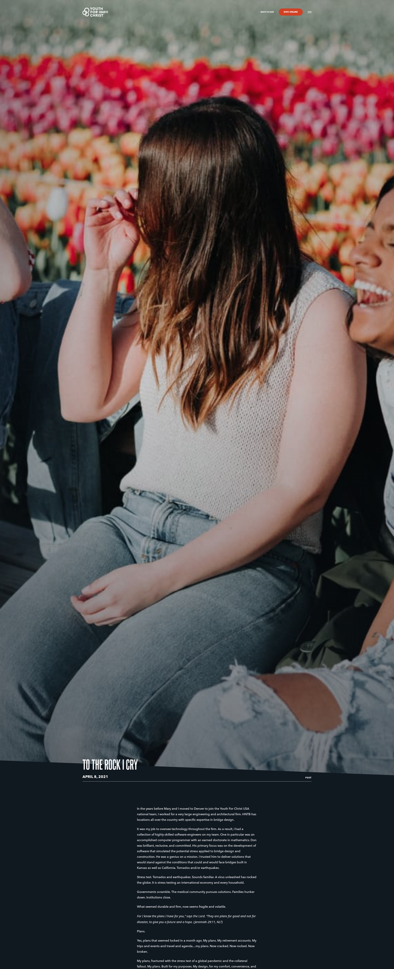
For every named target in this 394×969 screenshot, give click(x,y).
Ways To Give (267, 12)
